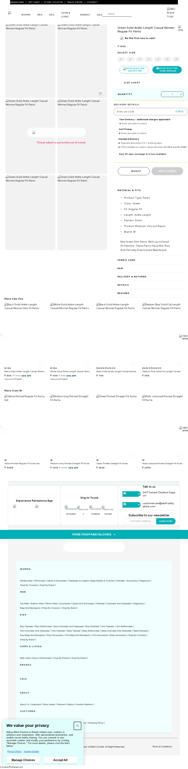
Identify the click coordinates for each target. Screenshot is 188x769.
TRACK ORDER (75, 2)
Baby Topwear (74, 630)
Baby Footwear (141, 630)
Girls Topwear (107, 626)
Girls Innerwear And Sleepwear (35, 630)
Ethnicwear (40, 580)
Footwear (120, 580)
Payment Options (65, 704)
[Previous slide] (4, 337)
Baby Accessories (118, 635)
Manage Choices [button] (23, 760)
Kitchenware (46, 658)
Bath (22, 658)
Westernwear (26, 580)
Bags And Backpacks (30, 608)
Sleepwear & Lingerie (78, 580)
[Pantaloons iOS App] (23, 508)
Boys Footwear (92, 626)
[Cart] (156, 13)
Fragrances (145, 580)
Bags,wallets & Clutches (102, 580)
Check (180, 111)
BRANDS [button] (85, 14)
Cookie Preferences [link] (11, 767)
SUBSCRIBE (166, 521)
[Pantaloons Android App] (45, 508)
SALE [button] (99, 14)
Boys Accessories (55, 635)
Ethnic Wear (52, 603)
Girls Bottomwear (124, 626)
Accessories (132, 580)
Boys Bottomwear (43, 626)
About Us (24, 704)
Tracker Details (31, 751)
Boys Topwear (26, 626)
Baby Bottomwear (91, 630)
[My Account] (146, 13)
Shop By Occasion (29, 585)
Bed (28, 658)
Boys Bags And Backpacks (32, 635)
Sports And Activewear (83, 603)
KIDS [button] (51, 14)
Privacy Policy (14, 751)
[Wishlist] (136, 14)
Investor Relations (84, 704)
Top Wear (24, 603)
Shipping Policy (95, 723)
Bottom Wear (37, 603)
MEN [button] (39, 14)
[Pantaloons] (14, 14)
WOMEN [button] (25, 14)
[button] (77, 726)
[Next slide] (183, 337)
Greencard (36, 704)
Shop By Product (61, 658)
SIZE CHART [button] (132, 82)
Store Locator (49, 704)
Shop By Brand (47, 585)
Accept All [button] (60, 760)
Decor (35, 658)
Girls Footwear (58, 630)
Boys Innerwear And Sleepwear (69, 626)
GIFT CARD (34, 2)
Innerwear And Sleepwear (119, 603)
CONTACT (92, 2)
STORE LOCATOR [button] (53, 2)
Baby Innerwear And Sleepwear (117, 630)
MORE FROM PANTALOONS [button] (94, 534)
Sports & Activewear (57, 580)
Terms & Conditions (162, 746)
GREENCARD (17, 2)
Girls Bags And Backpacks (77, 635)
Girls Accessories (100, 635)
